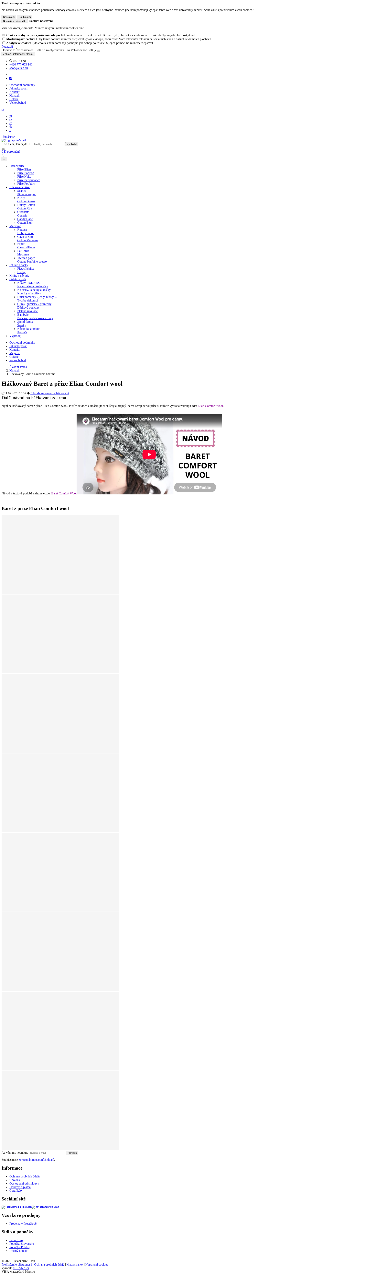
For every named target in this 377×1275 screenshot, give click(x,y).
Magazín (14, 95)
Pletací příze (17, 166)
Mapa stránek (75, 1264)
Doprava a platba (20, 1187)
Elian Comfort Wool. (211, 405)
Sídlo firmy (16, 1240)
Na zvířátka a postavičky (32, 286)
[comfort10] (60, 910)
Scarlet (21, 190)
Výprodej (15, 335)
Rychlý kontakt (18, 1250)
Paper (20, 243)
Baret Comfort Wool (64, 493)
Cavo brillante (26, 247)
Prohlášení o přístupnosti (17, 1264)
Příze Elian (24, 169)
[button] (3, 109)
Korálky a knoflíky (29, 293)
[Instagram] (10, 78)
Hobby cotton (25, 233)
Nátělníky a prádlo (28, 328)
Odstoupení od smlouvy (24, 1183)
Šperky (21, 325)
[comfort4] (60, 990)
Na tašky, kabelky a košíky (34, 289)
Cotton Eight (25, 222)
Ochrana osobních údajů (24, 1176)
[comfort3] (60, 592)
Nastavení (9, 17)
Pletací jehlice (25, 268)
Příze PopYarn (26, 183)
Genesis (22, 215)
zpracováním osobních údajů (36, 1159)
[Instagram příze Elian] (45, 1207)
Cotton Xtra (24, 208)
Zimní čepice (25, 321)
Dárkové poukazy (28, 307)
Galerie (13, 99)
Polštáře (22, 332)
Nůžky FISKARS (28, 282)
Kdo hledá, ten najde (14, 144)
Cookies (14, 1180)
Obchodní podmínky (22, 85)
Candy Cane (25, 219)
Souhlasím (25, 17)
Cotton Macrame (27, 240)
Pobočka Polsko (19, 1247)
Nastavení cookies (96, 1264)
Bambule (22, 314)
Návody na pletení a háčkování (49, 393)
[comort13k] (60, 1149)
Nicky (21, 197)
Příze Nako (24, 176)
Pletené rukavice (27, 311)
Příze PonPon (25, 173)
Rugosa (22, 229)
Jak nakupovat (18, 88)
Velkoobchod (17, 102)
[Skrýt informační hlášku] (98, 51)
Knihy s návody (19, 275)
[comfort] (60, 751)
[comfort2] (60, 831)
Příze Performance (28, 180)
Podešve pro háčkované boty (35, 318)
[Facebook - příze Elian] (17, 1207)
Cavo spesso (25, 236)
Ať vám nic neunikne (15, 1152)
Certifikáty (16, 1190)
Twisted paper (26, 258)
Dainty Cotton (26, 205)
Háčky (21, 272)
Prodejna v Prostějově (23, 1223)
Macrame (15, 226)
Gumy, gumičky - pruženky (34, 304)
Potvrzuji (7, 46)
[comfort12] (60, 1069)
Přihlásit (72, 1152)
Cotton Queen (26, 201)
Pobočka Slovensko (21, 1243)
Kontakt (14, 92)
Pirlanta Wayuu (26, 194)
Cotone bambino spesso (32, 261)
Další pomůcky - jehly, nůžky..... (37, 297)
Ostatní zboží (17, 279)
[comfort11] (60, 672)
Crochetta (23, 212)
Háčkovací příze (19, 187)
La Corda (23, 251)
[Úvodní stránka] (14, 140)
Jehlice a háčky (18, 265)
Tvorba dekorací (27, 300)
